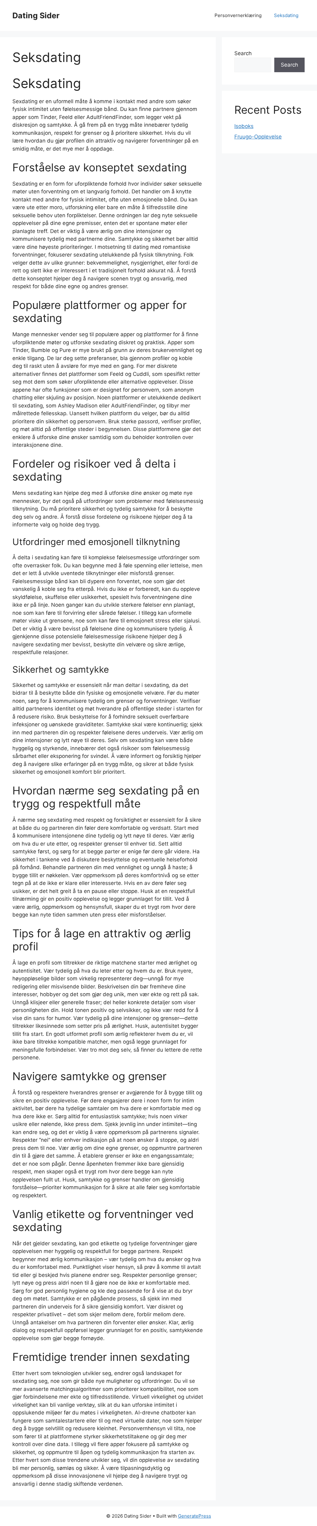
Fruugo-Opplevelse (258, 137)
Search (243, 53)
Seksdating (286, 15)
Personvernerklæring (238, 15)
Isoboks (244, 126)
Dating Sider (35, 15)
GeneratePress (194, 1516)
